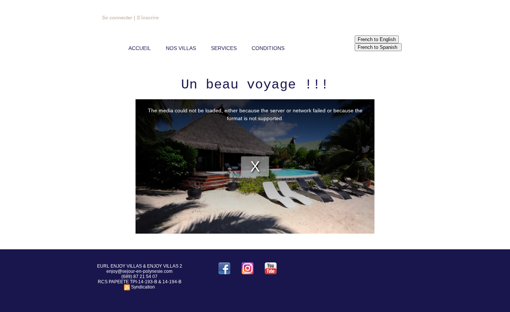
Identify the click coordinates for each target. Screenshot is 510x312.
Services (224, 48)
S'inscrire (148, 18)
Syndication (143, 287)
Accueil (139, 48)
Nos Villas (181, 48)
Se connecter (117, 18)
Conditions (268, 48)
